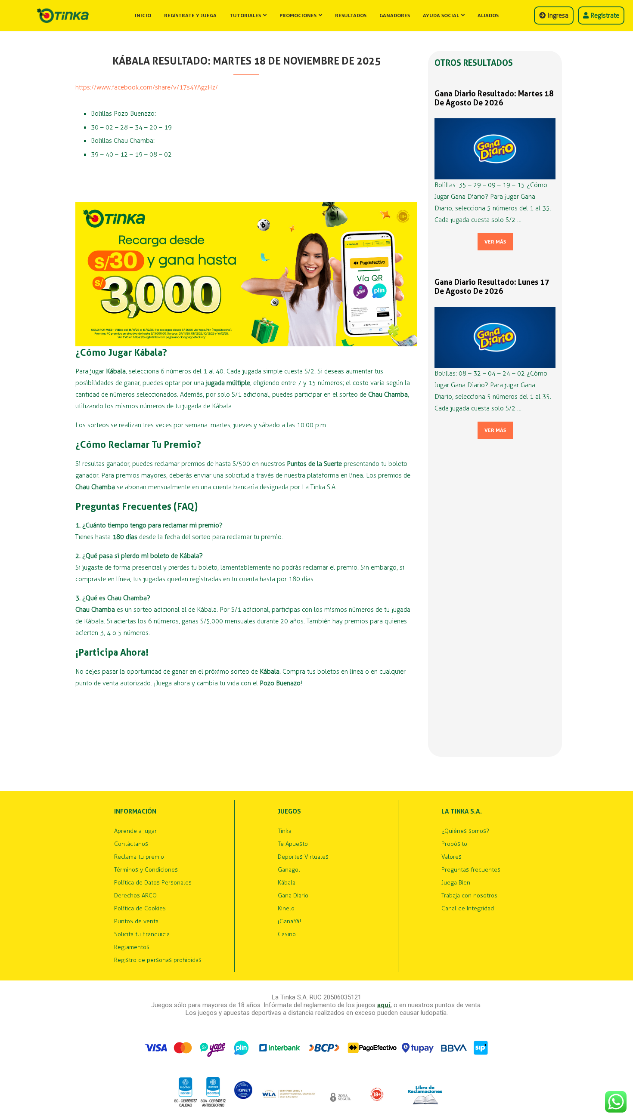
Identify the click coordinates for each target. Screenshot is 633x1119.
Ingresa (557, 15)
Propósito (454, 844)
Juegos (289, 811)
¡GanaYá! (289, 922)
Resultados (350, 15)
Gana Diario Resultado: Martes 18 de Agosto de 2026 (494, 98)
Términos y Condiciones (146, 870)
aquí (383, 1005)
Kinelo (286, 909)
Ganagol (289, 870)
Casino (287, 934)
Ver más (495, 242)
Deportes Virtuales (303, 857)
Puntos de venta (136, 922)
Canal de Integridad (467, 909)
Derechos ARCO (135, 896)
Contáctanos (131, 844)
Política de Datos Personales (153, 883)
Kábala (286, 883)
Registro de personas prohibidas (158, 960)
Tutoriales (245, 15)
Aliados (488, 15)
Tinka (285, 831)
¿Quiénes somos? (465, 831)
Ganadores (394, 15)
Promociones (297, 15)
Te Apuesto (293, 844)
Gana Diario (293, 896)
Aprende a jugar (135, 831)
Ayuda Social (441, 15)
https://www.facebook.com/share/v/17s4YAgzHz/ (146, 87)
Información (135, 811)
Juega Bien (455, 883)
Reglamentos (131, 947)
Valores (451, 857)
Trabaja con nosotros (469, 896)
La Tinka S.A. (461, 811)
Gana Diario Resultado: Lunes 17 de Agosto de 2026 (491, 286)
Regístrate (604, 15)
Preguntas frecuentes (470, 870)
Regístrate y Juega (190, 15)
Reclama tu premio (139, 857)
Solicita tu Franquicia (142, 934)
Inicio (143, 15)
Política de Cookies (140, 909)
